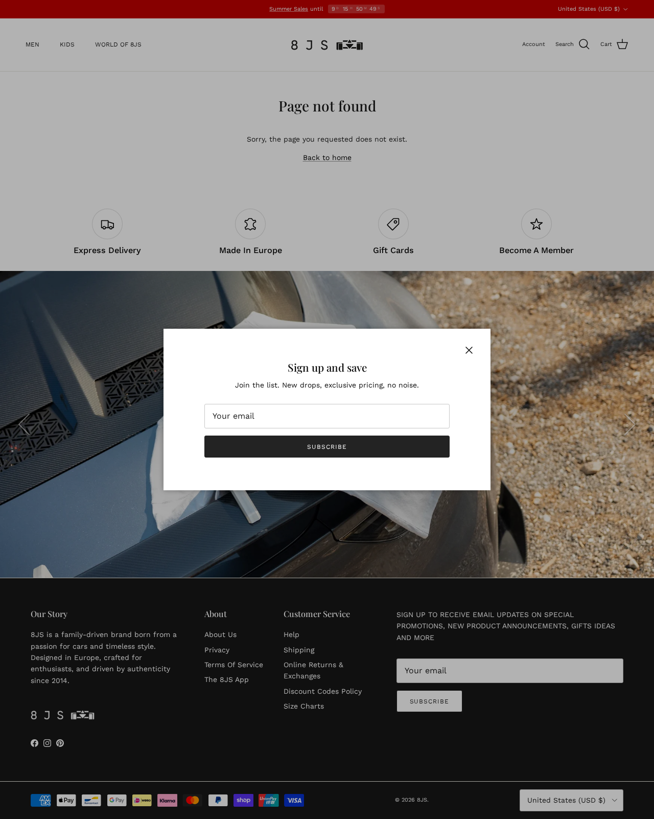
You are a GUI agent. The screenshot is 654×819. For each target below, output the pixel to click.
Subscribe (327, 446)
